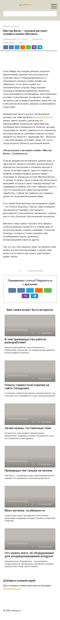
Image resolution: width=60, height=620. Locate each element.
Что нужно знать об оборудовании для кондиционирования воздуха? (29, 554)
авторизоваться (11, 588)
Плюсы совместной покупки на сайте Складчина (27, 386)
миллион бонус (44, 117)
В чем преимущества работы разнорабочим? (25, 340)
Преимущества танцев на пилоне (28, 470)
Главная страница (11, 26)
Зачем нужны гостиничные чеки (28, 428)
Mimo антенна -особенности (25, 510)
